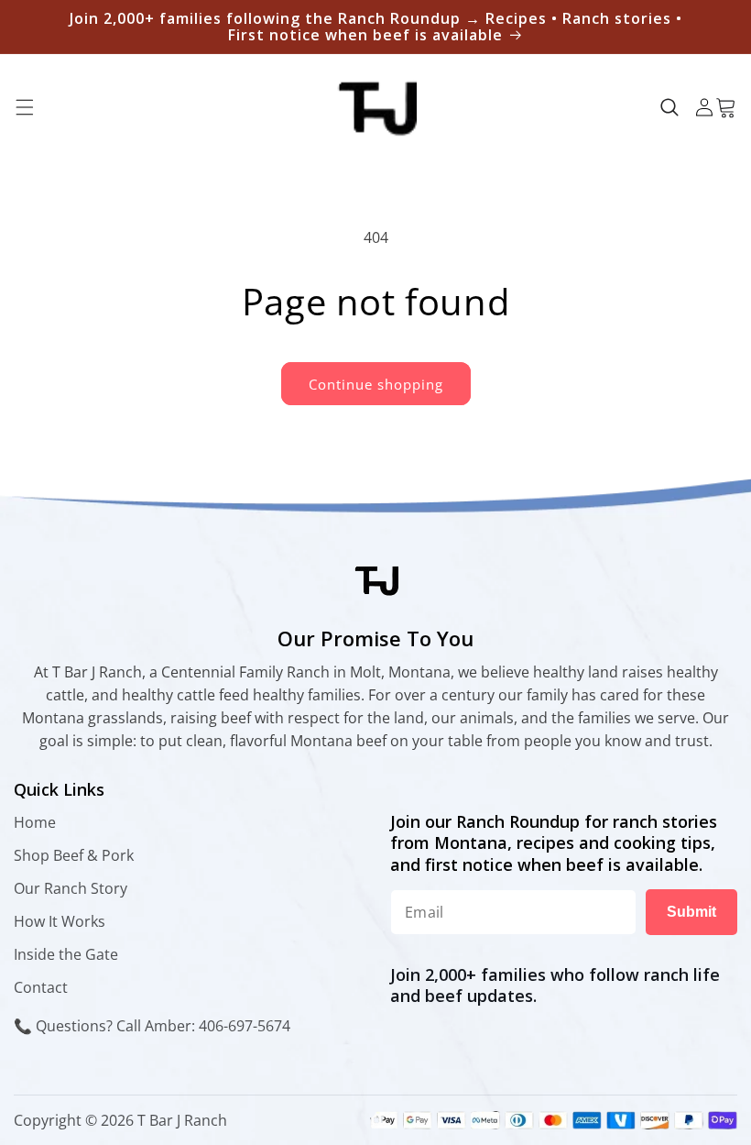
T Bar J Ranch (182, 1120)
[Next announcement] (715, 26)
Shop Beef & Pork (74, 855)
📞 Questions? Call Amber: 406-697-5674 (152, 1025)
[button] (25, 107)
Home (35, 822)
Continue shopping (376, 384)
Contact (41, 987)
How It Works (59, 921)
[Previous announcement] (36, 26)
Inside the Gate (66, 954)
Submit (691, 911)
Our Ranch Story (70, 888)
